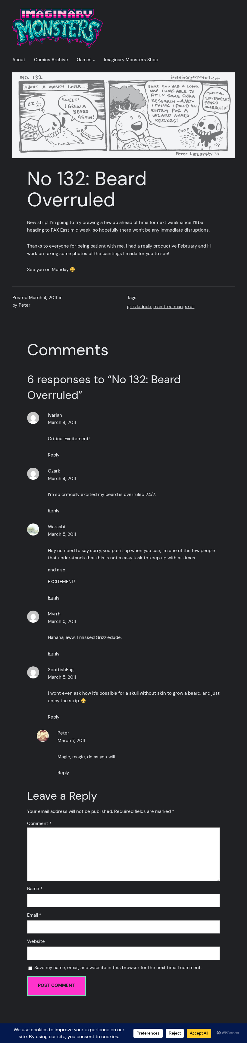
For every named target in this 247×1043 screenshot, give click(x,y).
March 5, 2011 (62, 534)
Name (34, 889)
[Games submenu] (93, 60)
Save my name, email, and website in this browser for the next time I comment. (118, 968)
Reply (53, 455)
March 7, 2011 (71, 741)
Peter (63, 733)
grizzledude (139, 307)
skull (189, 307)
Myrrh (54, 614)
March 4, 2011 (62, 422)
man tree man (168, 307)
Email (34, 915)
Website (36, 941)
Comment (39, 823)
